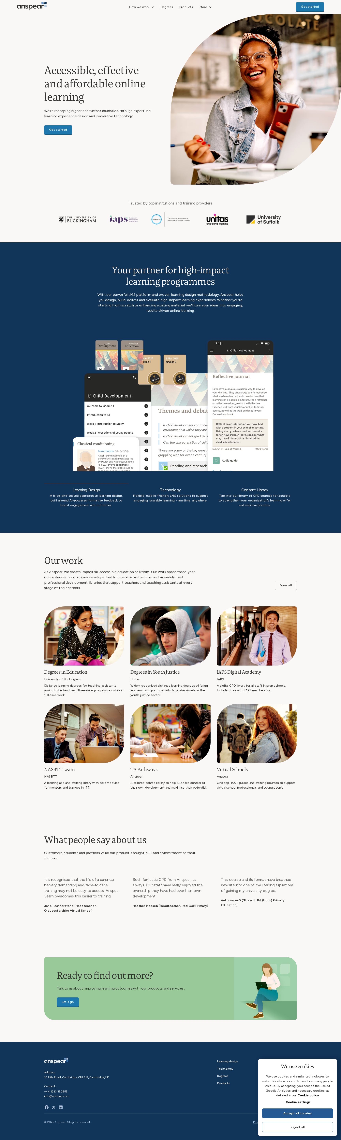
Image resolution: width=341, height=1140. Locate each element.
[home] (49, 7)
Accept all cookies (297, 1113)
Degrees (167, 7)
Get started (310, 6)
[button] (141, 7)
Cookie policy (308, 1095)
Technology (225, 1068)
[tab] (86, 497)
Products (186, 7)
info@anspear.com (56, 1096)
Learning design (227, 1061)
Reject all (297, 1127)
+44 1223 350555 (55, 1091)
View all (286, 585)
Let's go (68, 1002)
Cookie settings (298, 1102)
